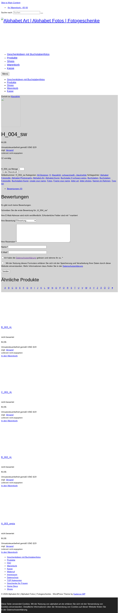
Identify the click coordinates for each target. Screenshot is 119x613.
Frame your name (61, 181)
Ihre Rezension (8, 241)
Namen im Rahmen (101, 181)
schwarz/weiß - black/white (74, 175)
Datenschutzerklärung (26, 258)
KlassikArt (15, 96)
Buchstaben (93, 178)
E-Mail (4, 252)
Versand (9, 150)
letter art (75, 181)
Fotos (49, 181)
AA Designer (42, 175)
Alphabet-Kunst (52, 178)
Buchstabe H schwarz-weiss (73, 178)
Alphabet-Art (38, 178)
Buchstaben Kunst (20, 181)
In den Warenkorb (9, 172)
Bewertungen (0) (14, 188)
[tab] (62, 188)
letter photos (85, 181)
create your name (38, 181)
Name (4, 247)
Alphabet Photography (22, 178)
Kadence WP (79, 594)
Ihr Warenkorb (18, 7)
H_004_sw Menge (9, 169)
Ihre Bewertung (9, 220)
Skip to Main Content (10, 2)
